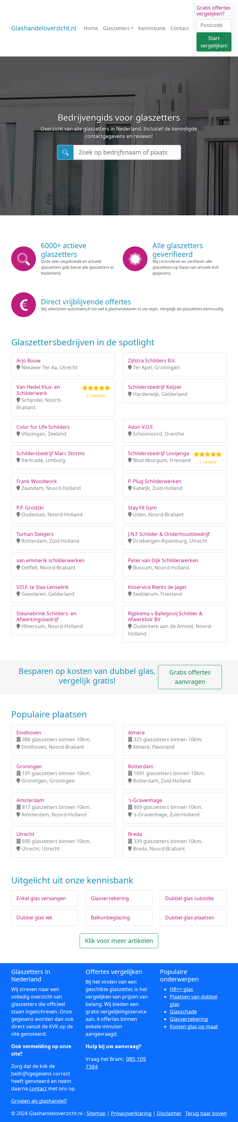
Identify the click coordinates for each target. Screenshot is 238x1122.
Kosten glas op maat (194, 1026)
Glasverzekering (189, 1019)
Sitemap (96, 1113)
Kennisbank (152, 28)
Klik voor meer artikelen (119, 940)
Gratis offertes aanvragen (190, 677)
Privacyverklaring (131, 1113)
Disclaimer (169, 1113)
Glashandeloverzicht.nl (43, 28)
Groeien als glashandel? (39, 1100)
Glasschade (183, 1011)
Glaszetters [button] (116, 28)
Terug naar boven (206, 1113)
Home (91, 28)
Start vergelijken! (214, 42)
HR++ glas (181, 989)
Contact (180, 28)
